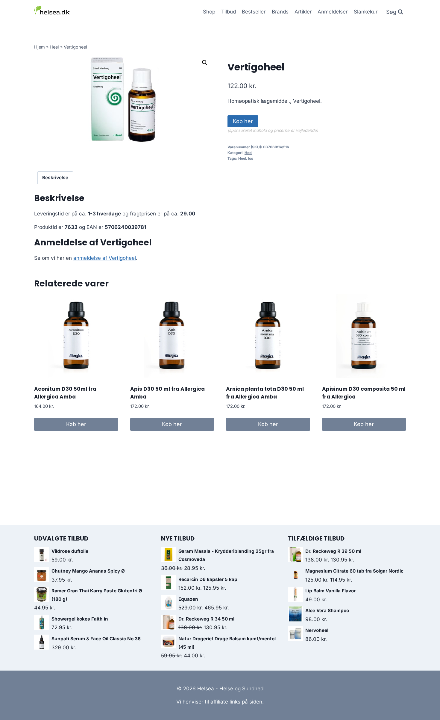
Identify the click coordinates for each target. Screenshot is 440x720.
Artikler (303, 12)
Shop (209, 12)
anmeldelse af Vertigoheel (104, 258)
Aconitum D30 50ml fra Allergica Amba (65, 392)
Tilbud (228, 12)
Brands (280, 12)
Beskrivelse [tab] (55, 177)
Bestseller (253, 12)
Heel (54, 46)
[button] (204, 62)
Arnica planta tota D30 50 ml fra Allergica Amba (265, 392)
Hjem (39, 46)
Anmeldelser (333, 12)
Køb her (243, 121)
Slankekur (365, 12)
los (250, 158)
